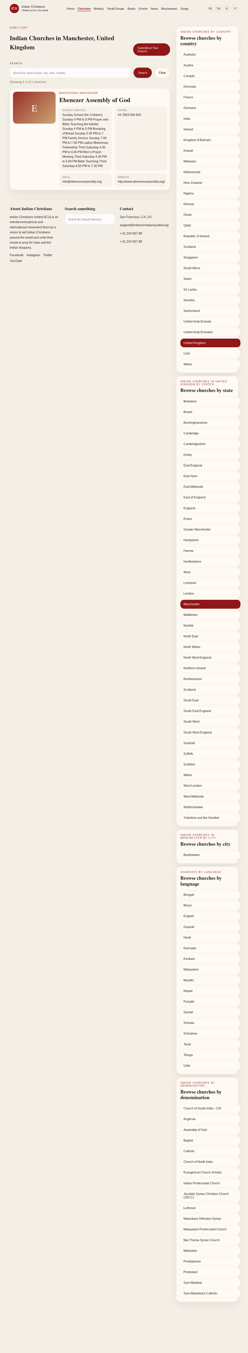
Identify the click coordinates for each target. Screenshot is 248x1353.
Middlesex (190, 614)
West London (192, 785)
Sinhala (188, 1022)
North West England (197, 657)
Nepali (188, 991)
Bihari (187, 905)
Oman (187, 214)
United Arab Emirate (197, 321)
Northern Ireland (194, 668)
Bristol (187, 412)
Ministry (99, 8)
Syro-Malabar (192, 1282)
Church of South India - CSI (202, 1108)
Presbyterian (192, 1261)
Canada (189, 76)
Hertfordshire (192, 561)
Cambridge (191, 433)
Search (142, 72)
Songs (184, 8)
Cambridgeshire (194, 444)
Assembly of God (195, 1129)
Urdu (186, 1065)
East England (192, 465)
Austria (188, 65)
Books (131, 8)
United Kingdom (194, 343)
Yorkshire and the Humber (201, 817)
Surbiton (189, 764)
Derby (187, 454)
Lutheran (189, 1208)
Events (143, 8)
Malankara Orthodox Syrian (202, 1218)
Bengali (188, 894)
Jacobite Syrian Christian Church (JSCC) (206, 1195)
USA (186, 353)
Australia (189, 54)
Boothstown (191, 855)
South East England (197, 711)
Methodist (190, 1250)
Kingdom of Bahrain (197, 140)
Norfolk (188, 625)
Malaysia (189, 161)
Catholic (189, 1151)
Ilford (186, 572)
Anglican (189, 1119)
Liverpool (189, 583)
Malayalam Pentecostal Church (204, 1229)
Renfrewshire (192, 679)
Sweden (189, 300)
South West (191, 721)
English (188, 916)
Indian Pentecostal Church (201, 1183)
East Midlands (193, 486)
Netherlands (191, 172)
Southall (189, 743)
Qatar (187, 225)
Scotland (189, 246)
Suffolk (188, 753)
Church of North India (198, 1161)
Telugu (188, 1055)
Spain (187, 278)
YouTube (16, 261)
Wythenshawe (193, 807)
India (186, 118)
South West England (197, 732)
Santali (188, 1012)
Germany (189, 108)
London (188, 593)
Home (70, 8)
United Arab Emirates (198, 332)
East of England (194, 497)
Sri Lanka (190, 289)
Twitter (47, 255)
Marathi (188, 980)
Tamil (187, 1044)
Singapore (190, 257)
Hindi (187, 937)
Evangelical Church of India (202, 1172)
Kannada (189, 948)
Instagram (33, 255)
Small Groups (115, 8)
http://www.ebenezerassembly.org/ (141, 181)
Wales (187, 364)
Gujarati (188, 927)
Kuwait (188, 150)
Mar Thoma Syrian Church (201, 1240)
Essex (187, 518)
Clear (162, 72)
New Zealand (192, 182)
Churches (84, 8)
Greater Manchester (197, 529)
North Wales (191, 647)
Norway (188, 204)
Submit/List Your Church (148, 49)
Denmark (189, 86)
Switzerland (191, 310)
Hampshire (191, 540)
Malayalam (191, 969)
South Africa (191, 268)
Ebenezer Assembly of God (94, 99)
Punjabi (188, 1001)
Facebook (16, 255)
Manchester (191, 604)
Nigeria (188, 193)
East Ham (190, 476)
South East (191, 700)
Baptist (188, 1140)
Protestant (190, 1272)
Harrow (188, 550)
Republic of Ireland (196, 236)
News (154, 8)
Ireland (188, 129)
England (189, 508)
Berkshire (190, 401)
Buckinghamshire (195, 422)
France (188, 97)
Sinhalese (190, 1033)
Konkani (189, 958)
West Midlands (193, 796)
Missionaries (169, 8)
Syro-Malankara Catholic (200, 1293)
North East (190, 636)
